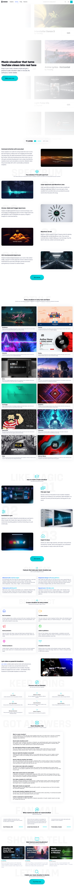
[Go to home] (4, 2)
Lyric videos (4, 664)
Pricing (21, 1)
